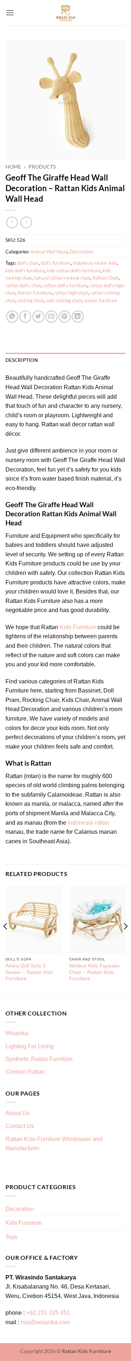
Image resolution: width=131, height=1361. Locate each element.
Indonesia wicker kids (95, 263)
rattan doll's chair (23, 285)
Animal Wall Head (49, 252)
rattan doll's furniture (65, 285)
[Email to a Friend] (51, 317)
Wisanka (17, 1033)
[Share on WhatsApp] (12, 317)
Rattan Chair (105, 278)
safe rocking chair (64, 300)
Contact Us (19, 1126)
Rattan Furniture (34, 293)
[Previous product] (26, 222)
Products (42, 167)
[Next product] (11, 222)
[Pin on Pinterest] (65, 317)
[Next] (125, 941)
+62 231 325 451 (48, 1313)
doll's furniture (56, 263)
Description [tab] (21, 360)
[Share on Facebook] (25, 317)
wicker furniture (100, 300)
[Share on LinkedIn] (78, 317)
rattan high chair (71, 293)
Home (13, 167)
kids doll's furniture (25, 270)
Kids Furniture (78, 627)
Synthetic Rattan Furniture (39, 1059)
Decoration (81, 252)
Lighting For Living (29, 1046)
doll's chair (28, 263)
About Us (17, 1113)
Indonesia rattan (88, 823)
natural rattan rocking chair (62, 278)
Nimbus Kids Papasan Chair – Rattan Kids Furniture (94, 972)
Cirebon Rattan (25, 1072)
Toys (11, 1237)
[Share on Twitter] (38, 317)
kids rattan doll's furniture (73, 270)
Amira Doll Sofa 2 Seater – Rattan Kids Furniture (29, 972)
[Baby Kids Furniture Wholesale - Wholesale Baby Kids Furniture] (65, 12)
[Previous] (5, 941)
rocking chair (30, 300)
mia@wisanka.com (45, 1322)
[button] (9, 12)
